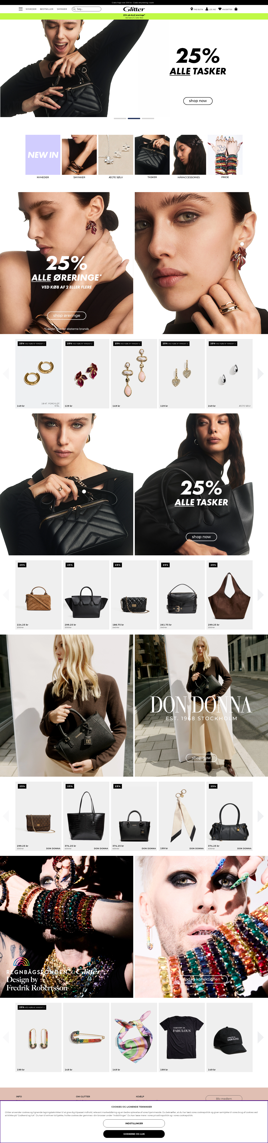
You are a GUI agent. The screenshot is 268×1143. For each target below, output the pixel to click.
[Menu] (21, 9)
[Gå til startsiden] (134, 9)
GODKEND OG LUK (134, 1134)
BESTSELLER (46, 9)
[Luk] (6, 373)
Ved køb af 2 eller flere (134, 18)
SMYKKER (62, 9)
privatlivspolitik (161, 1115)
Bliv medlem (224, 1098)
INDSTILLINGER (134, 1123)
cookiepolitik (186, 1115)
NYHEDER (31, 9)
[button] (211, 9)
